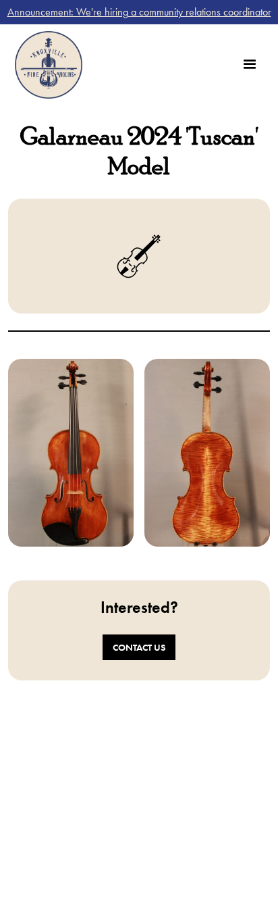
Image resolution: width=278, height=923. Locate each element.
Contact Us (139, 647)
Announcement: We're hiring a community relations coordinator (139, 12)
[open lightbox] (71, 453)
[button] (249, 65)
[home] (45, 65)
